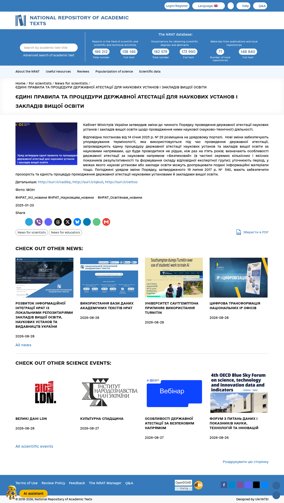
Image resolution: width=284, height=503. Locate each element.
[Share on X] (67, 222)
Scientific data (150, 71)
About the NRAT (27, 71)
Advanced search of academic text (48, 55)
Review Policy (53, 483)
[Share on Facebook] (19, 222)
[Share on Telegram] (29, 222)
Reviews (83, 71)
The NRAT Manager (105, 483)
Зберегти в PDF (256, 232)
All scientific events (34, 446)
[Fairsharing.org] (183, 489)
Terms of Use (26, 483)
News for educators (65, 232)
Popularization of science (114, 71)
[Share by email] (96, 222)
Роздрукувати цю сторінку (246, 462)
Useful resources (58, 71)
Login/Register (177, 6)
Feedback (77, 483)
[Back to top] (276, 485)
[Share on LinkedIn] (87, 222)
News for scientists (32, 232)
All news (23, 345)
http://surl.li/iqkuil (87, 182)
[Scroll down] (276, 495)
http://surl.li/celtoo (121, 182)
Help (245, 6)
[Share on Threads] (58, 222)
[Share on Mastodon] (48, 222)
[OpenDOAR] (183, 483)
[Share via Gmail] (106, 222)
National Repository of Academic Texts (79, 20)
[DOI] (198, 485)
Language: (206, 6)
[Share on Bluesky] (77, 222)
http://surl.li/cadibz (54, 182)
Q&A (262, 6)
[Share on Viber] (39, 222)
